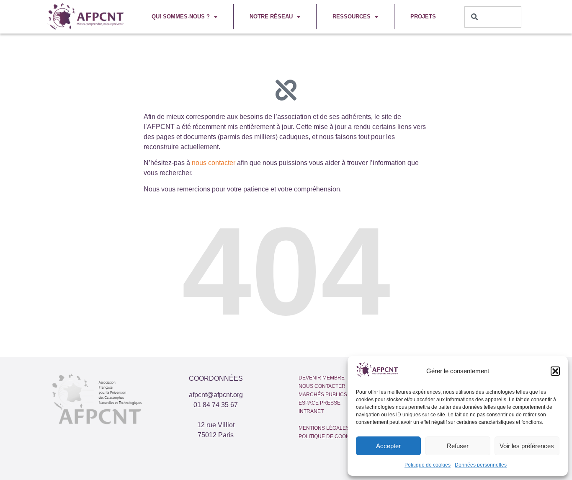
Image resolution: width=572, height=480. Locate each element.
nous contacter (213, 162)
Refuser (458, 445)
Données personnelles (481, 465)
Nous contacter (322, 386)
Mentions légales (324, 428)
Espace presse (319, 403)
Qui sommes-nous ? (181, 16)
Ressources (351, 16)
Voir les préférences (527, 445)
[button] (555, 371)
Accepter (388, 445)
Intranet (311, 411)
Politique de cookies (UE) (334, 436)
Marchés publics (323, 394)
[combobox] (493, 17)
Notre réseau (271, 16)
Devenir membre (322, 378)
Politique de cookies (428, 465)
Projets (423, 16)
